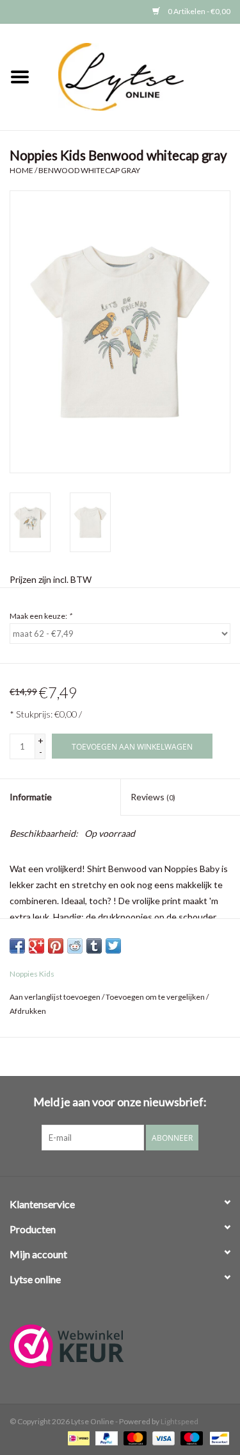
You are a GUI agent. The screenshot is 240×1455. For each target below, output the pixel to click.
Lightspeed (179, 1421)
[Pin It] (55, 946)
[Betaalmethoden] (77, 1437)
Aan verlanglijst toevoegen (55, 997)
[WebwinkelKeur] (120, 1346)
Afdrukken (28, 1011)
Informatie (31, 796)
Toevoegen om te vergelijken (156, 997)
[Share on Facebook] (17, 946)
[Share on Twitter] (113, 946)
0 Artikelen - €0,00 (198, 11)
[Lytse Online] (140, 76)
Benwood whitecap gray (89, 170)
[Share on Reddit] (75, 946)
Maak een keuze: (41, 616)
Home (21, 170)
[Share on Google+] (36, 946)
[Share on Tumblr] (94, 946)
